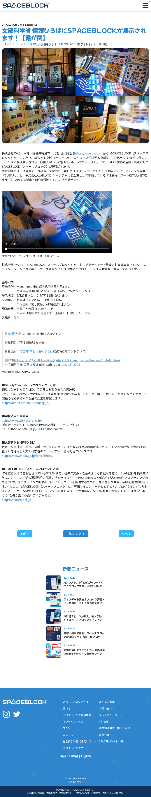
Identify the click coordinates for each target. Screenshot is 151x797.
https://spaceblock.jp (16, 499)
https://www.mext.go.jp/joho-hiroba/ (27, 455)
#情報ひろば (44, 351)
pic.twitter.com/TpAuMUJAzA (99, 360)
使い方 (67, 708)
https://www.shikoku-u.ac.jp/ (22, 420)
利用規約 (104, 721)
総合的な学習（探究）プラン (79, 741)
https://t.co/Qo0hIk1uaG (31, 360)
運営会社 (104, 735)
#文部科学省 (27, 351)
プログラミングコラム (76, 748)
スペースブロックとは (75, 702)
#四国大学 (14, 333)
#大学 (51, 360)
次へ (124, 533)
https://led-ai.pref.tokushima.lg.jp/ (25, 402)
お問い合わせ (107, 708)
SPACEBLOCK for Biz (111, 741)
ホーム (8, 44)
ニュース (21, 44)
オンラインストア (73, 721)
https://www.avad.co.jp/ (90, 153)
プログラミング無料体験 (77, 715)
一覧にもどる (75, 533)
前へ (26, 533)
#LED (65, 360)
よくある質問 (107, 702)
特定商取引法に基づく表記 (114, 728)
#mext (74, 360)
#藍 (58, 360)
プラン (67, 728)
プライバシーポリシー (112, 715)
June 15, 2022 (70, 364)
